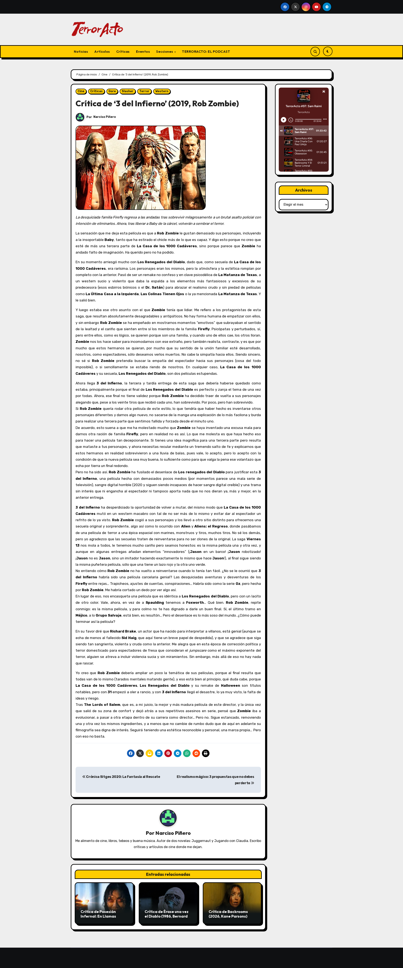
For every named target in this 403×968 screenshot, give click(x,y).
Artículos (102, 51)
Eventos (143, 51)
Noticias (81, 51)
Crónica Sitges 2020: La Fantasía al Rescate (123, 777)
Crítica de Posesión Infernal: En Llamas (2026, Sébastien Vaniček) (98, 918)
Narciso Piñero (104, 117)
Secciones (165, 51)
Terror (144, 91)
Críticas (123, 51)
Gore (112, 91)
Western (161, 91)
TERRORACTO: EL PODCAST (206, 51)
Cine (81, 91)
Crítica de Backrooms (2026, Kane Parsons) (228, 914)
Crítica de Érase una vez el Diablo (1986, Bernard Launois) (166, 916)
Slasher (127, 91)
